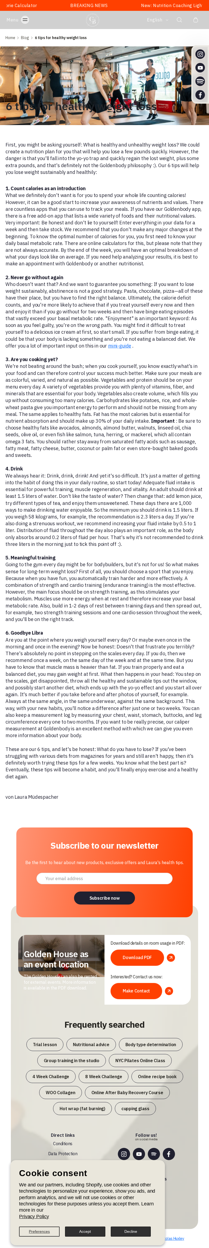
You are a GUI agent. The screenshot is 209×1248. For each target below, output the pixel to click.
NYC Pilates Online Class (140, 1060)
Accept (85, 1231)
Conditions (62, 1143)
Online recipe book (157, 1076)
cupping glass (135, 1108)
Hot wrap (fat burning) (82, 1108)
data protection (62, 1153)
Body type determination (150, 1044)
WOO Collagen (60, 1092)
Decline (130, 1231)
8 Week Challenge (103, 1076)
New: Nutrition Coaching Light (145, 5)
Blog (25, 37)
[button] (23, 20)
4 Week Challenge (50, 1076)
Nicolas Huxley (172, 1238)
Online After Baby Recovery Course (127, 1092)
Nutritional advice (91, 1044)
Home (10, 37)
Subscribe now (105, 898)
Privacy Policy (34, 1216)
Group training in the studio (71, 1060)
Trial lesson (45, 1044)
